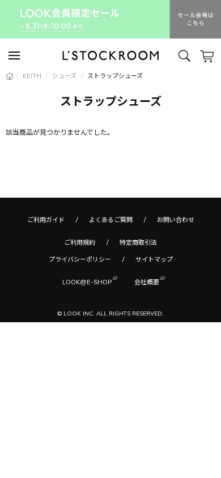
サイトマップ (154, 259)
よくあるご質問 (111, 220)
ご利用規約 (79, 242)
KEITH (33, 76)
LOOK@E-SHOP (87, 282)
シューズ (65, 76)
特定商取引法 (138, 242)
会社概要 (146, 282)
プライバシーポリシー (80, 259)
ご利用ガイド (46, 220)
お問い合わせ (175, 220)
